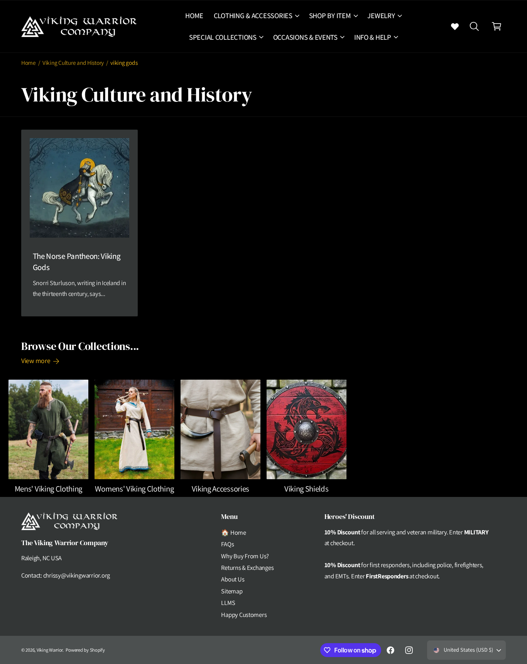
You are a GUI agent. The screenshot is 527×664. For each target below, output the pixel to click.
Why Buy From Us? (245, 556)
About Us (232, 579)
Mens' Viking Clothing (48, 488)
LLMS (228, 602)
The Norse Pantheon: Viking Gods (77, 261)
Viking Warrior (49, 650)
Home (28, 62)
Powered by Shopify (85, 650)
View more (36, 360)
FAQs (227, 544)
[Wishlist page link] (455, 26)
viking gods (123, 62)
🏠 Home (233, 532)
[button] (256, 15)
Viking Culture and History (73, 62)
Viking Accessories (220, 488)
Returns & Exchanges (247, 567)
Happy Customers (244, 614)
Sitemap (231, 591)
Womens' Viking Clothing (134, 488)
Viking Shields (306, 488)
